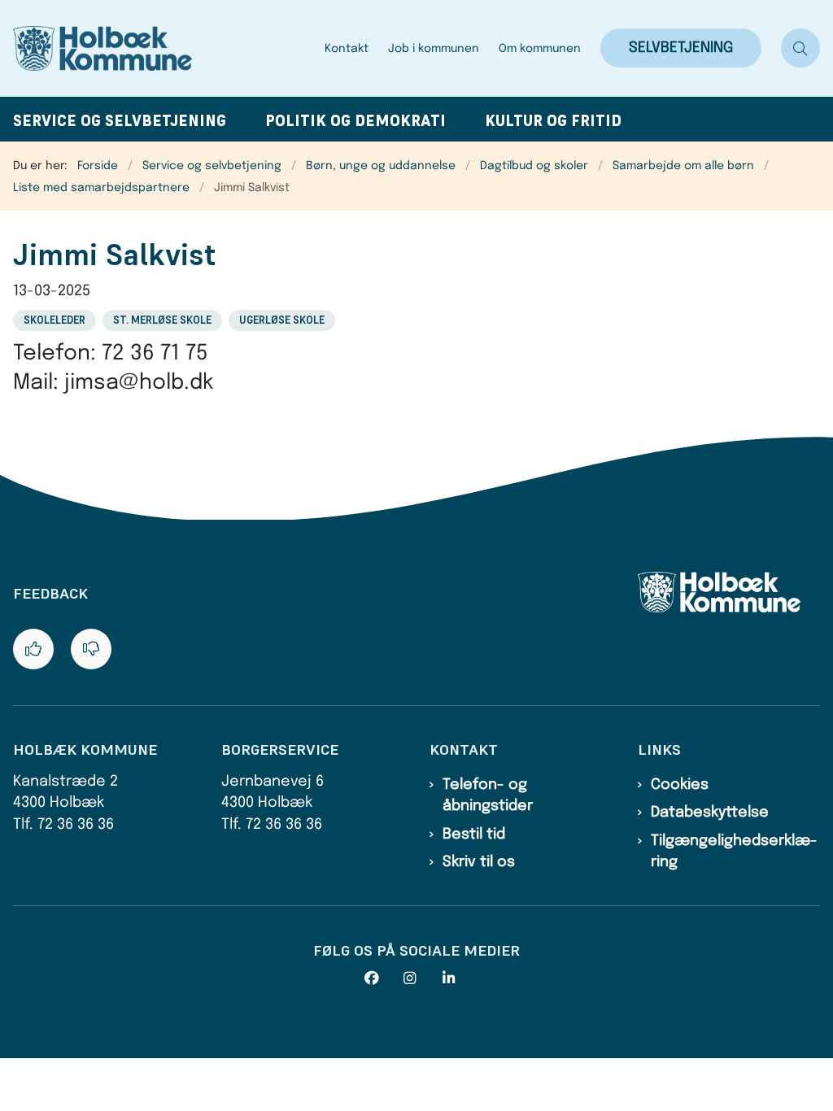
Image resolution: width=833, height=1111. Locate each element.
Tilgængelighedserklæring (734, 851)
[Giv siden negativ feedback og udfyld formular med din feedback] (91, 649)
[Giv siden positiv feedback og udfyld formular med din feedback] (33, 649)
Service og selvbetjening (119, 120)
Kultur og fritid (553, 120)
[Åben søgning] (800, 48)
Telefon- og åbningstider (488, 795)
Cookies (680, 785)
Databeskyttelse (710, 812)
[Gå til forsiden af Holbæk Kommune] (164, 48)
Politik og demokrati (355, 120)
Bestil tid (474, 834)
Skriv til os (479, 862)
